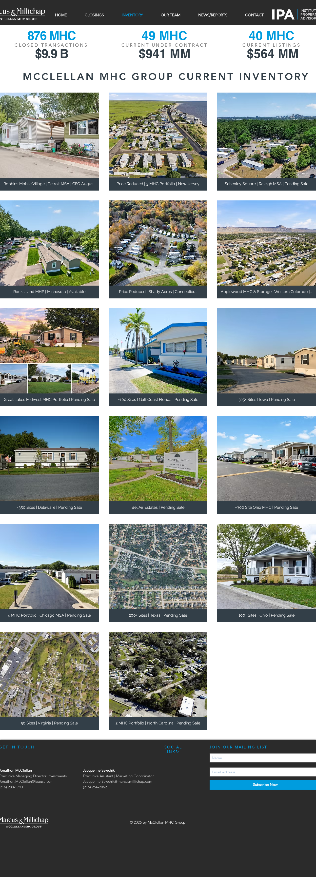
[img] (266, 142)
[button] (94, 15)
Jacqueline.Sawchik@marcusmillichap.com (117, 781)
